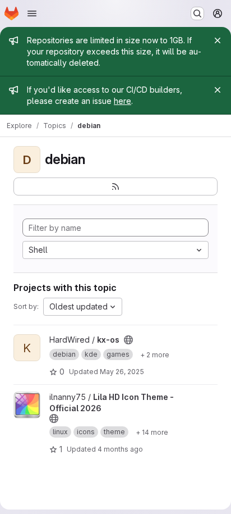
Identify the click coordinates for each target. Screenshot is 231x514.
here (122, 101)
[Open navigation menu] (32, 13)
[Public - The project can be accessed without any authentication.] (128, 339)
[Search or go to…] (197, 13)
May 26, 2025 (122, 371)
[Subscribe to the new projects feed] (115, 186)
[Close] (217, 40)
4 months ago (120, 449)
